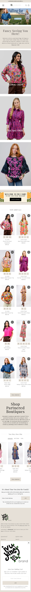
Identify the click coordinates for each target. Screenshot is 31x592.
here (2, 531)
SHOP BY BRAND (15, 199)
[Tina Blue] (15, 453)
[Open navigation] (4, 5)
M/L (8, 343)
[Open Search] (26, 5)
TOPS (22, 438)
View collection (15, 394)
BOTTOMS (16, 438)
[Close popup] (28, 542)
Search (17, 539)
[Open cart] (28, 5)
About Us (14, 44)
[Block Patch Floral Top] (7, 296)
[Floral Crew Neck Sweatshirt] (7, 224)
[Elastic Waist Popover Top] (7, 261)
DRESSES (10, 438)
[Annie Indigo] (7, 367)
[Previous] (1, 459)
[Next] (29, 459)
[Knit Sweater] (7, 331)
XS (4, 273)
